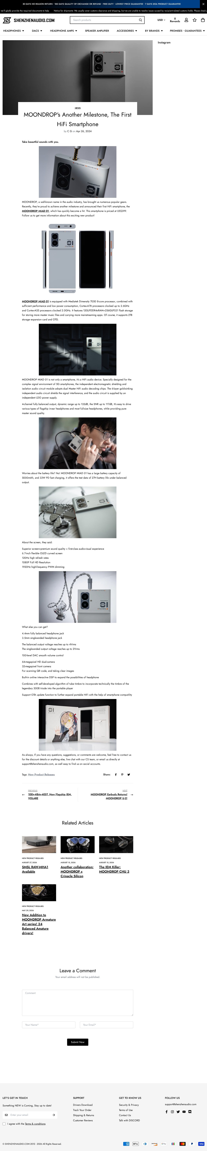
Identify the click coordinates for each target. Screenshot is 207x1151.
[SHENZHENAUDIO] (28, 20)
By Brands (152, 31)
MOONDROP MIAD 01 (35, 211)
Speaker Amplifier (97, 31)
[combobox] (107, 19)
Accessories (125, 31)
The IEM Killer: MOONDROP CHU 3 (114, 869)
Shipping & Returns (83, 1115)
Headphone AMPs (62, 31)
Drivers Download (83, 1105)
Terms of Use (126, 1110)
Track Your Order (82, 1110)
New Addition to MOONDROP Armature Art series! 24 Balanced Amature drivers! (39, 924)
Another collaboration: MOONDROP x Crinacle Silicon (77, 871)
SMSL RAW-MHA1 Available (35, 869)
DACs (35, 31)
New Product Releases (41, 774)
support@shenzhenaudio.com (180, 1104)
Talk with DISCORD (129, 1120)
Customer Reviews (83, 1120)
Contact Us (125, 1115)
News (78, 108)
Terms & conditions (35, 1124)
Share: (107, 774)
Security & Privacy (129, 1105)
